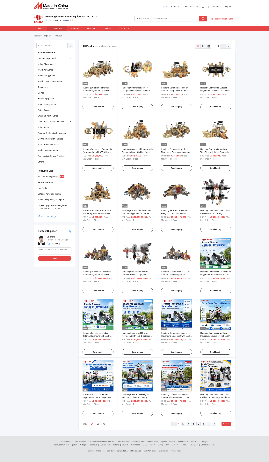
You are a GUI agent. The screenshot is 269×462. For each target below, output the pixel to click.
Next (225, 423)
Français (93, 445)
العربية (145, 445)
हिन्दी (167, 445)
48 (104, 423)
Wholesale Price (138, 441)
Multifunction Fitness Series (50, 81)
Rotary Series (43, 110)
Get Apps (214, 6)
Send (55, 258)
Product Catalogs (48, 216)
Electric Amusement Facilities (50, 138)
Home (40, 28)
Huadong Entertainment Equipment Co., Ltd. (70, 16)
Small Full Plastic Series (48, 115)
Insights (205, 441)
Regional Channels (168, 441)
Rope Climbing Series (47, 104)
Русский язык (105, 445)
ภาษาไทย (175, 445)
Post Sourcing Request (223, 18)
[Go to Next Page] (228, 46)
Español (73, 445)
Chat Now (54, 244)
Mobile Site (195, 441)
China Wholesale (123, 441)
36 (98, 423)
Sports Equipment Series (48, 144)
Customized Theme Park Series (51, 121)
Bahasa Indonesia (208, 445)
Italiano (116, 445)
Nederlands (135, 445)
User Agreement (150, 451)
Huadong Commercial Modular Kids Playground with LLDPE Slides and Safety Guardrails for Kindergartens (215, 274)
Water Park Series (45, 69)
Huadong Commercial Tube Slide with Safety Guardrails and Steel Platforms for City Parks (97, 213)
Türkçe (184, 445)
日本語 (160, 445)
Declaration (163, 451)
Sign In (164, 6)
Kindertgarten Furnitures (48, 150)
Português (83, 445)
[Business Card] (70, 231)
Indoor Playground (46, 64)
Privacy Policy (176, 451)
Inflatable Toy (44, 127)
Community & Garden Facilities (51, 156)
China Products (80, 441)
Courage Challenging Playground (52, 133)
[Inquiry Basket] (203, 6)
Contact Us (124, 28)
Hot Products (66, 441)
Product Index (183, 441)
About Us (75, 28)
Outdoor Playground (47, 58)
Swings (41, 92)
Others (41, 161)
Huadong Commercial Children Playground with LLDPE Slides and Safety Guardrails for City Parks (137, 336)
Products (58, 28)
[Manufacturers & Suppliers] (52, 5)
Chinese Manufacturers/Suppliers (101, 441)
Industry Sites (152, 441)
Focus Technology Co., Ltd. (116, 451)
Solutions (91, 28)
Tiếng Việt (194, 445)
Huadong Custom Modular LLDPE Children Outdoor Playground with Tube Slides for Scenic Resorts (215, 397)
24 (92, 424)
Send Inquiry (98, 107)
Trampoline (42, 87)
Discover (107, 28)
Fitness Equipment (46, 98)
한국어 (152, 445)
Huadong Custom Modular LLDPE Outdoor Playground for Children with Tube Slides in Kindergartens (136, 213)
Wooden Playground (46, 75)
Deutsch (125, 445)
